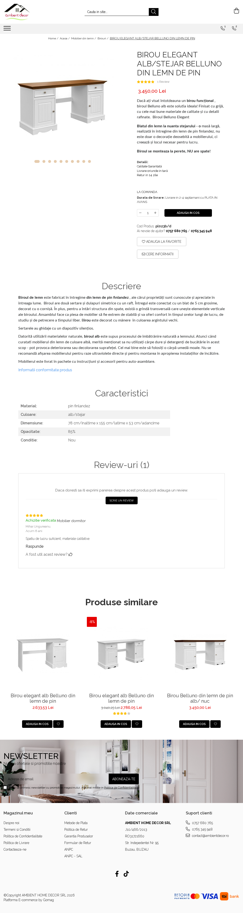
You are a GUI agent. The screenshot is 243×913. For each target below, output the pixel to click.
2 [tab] (44, 161)
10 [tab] (89, 161)
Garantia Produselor (78, 836)
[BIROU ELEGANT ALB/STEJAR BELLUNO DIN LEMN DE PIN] (63, 105)
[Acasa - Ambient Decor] (27, 12)
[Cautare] (154, 12)
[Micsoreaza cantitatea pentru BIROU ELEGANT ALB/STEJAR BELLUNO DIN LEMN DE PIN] (140, 213)
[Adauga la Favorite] (58, 724)
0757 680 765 (202, 823)
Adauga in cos (188, 213)
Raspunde (34, 546)
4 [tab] (55, 161)
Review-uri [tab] (121, 465)
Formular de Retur (77, 843)
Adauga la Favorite (163, 241)
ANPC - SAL (73, 856)
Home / (53, 38)
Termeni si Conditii (17, 829)
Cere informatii (159, 254)
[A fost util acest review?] (70, 554)
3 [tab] (49, 161)
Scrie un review (121, 500)
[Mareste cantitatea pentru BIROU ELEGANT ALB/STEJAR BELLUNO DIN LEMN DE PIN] (155, 213)
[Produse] (8, 29)
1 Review (163, 81)
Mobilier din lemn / (84, 38)
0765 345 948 (202, 829)
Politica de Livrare (16, 843)
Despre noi (11, 823)
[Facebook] (117, 874)
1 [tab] (37, 161)
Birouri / (103, 38)
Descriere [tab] (121, 286)
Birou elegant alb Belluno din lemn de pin (43, 698)
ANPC (68, 849)
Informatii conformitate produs (45, 370)
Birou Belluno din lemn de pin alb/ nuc (200, 698)
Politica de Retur (76, 829)
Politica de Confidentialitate (121, 787)
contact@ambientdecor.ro (210, 836)
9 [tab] (83, 161)
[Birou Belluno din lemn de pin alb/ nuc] (200, 654)
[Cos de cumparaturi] (235, 11)
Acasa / (65, 38)
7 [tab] (72, 161)
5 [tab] (61, 161)
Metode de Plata (76, 823)
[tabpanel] (63, 105)
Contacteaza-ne (15, 849)
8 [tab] (78, 161)
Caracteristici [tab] (121, 393)
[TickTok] (126, 874)
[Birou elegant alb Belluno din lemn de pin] (43, 654)
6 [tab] (66, 161)
